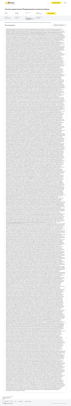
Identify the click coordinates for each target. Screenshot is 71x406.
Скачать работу (51, 13)
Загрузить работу (56, 2)
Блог (15, 401)
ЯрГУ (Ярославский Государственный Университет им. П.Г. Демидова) (30, 19)
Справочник (21, 401)
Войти (65, 2)
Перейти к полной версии (59, 25)
